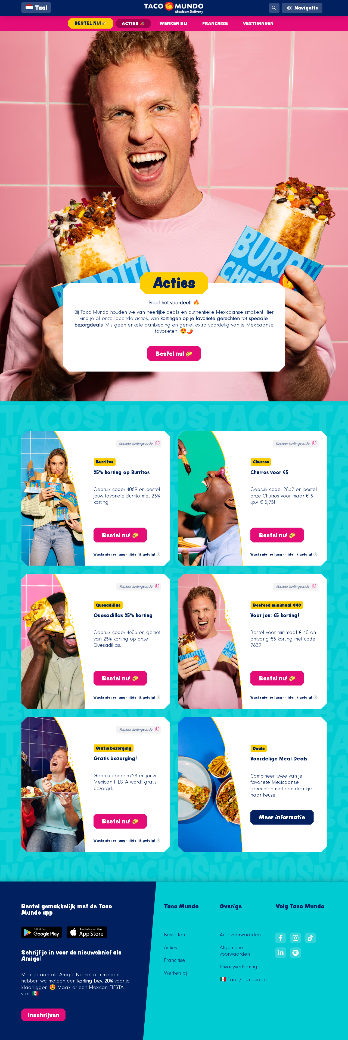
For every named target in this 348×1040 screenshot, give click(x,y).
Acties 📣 (133, 23)
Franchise (215, 23)
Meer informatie (282, 817)
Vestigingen (258, 23)
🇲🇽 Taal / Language (243, 980)
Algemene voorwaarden (235, 951)
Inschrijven (43, 1015)
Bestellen (174, 935)
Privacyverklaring (238, 967)
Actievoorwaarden (240, 935)
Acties (170, 948)
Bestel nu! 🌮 (90, 23)
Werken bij (173, 23)
